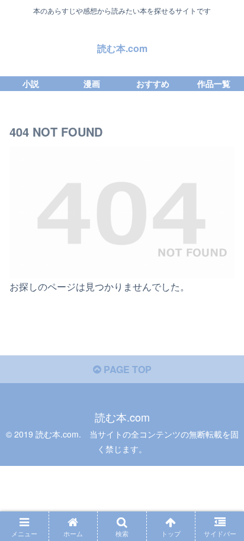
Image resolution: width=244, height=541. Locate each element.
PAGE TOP (126, 369)
